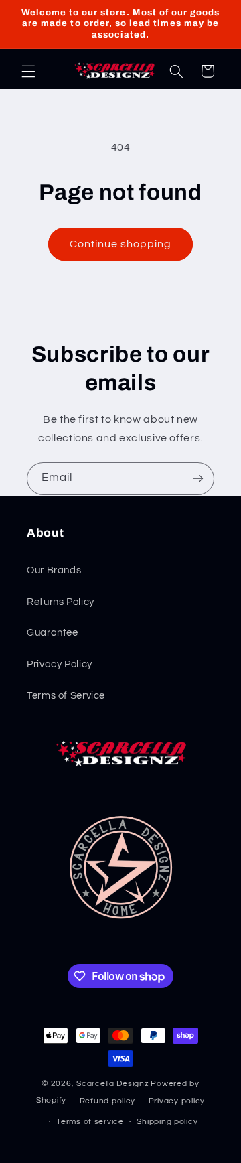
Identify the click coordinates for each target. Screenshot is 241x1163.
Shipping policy (167, 1121)
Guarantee (52, 633)
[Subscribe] (198, 478)
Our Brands (54, 570)
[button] (28, 71)
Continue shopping (121, 243)
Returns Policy (60, 602)
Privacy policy (177, 1101)
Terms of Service (66, 696)
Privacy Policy (59, 664)
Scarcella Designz (112, 1083)
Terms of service (90, 1121)
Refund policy (108, 1101)
